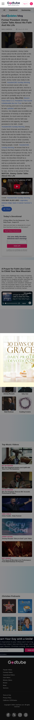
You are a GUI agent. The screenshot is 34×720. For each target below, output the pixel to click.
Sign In (25, 3)
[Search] (31, 3)
